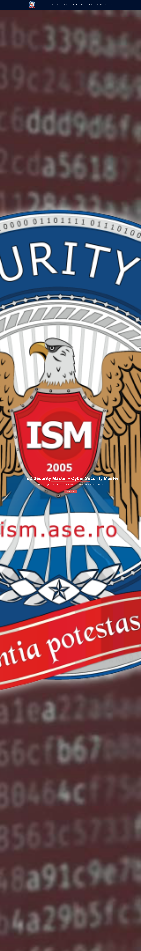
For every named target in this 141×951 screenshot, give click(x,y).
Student (91, 4)
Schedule (83, 4)
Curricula (75, 4)
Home (53, 4)
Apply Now (70, 491)
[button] (111, 4)
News (98, 4)
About (58, 4)
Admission (66, 4)
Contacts (106, 4)
